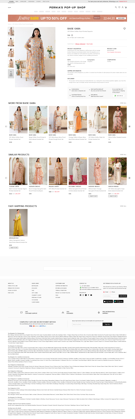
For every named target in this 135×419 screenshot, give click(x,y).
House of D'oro (120, 358)
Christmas (67, 405)
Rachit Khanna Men (13, 350)
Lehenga (22, 389)
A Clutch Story (48, 360)
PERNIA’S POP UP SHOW (13, 288)
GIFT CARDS (35, 292)
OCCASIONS (35, 299)
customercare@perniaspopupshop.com (91, 289)
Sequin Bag (103, 383)
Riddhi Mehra (23, 338)
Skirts (116, 366)
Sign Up (107, 324)
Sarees (26, 366)
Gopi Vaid (122, 339)
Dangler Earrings (81, 382)
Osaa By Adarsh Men (92, 334)
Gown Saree (48, 368)
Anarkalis (16, 366)
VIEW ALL (123, 103)
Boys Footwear (81, 394)
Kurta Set (47, 389)
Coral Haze (74, 360)
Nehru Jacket (17, 372)
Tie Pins (55, 372)
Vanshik (70, 347)
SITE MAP (58, 297)
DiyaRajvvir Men (48, 350)
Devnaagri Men (64, 349)
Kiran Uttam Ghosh (54, 336)
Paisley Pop (117, 360)
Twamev (117, 347)
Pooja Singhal (26, 334)
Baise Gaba (74, 28)
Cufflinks (63, 374)
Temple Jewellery (41, 382)
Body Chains (76, 380)
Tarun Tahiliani (84, 338)
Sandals (15, 383)
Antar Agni (39, 334)
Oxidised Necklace (119, 382)
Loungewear (48, 374)
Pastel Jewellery (32, 382)
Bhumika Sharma (49, 339)
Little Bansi (22, 399)
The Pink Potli (53, 358)
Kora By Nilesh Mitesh (13, 354)
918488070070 (123, 1)
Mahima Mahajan (64, 336)
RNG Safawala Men (29, 352)
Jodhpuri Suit (120, 372)
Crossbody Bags (69, 383)
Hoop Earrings (100, 382)
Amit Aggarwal (29, 339)
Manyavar (10, 336)
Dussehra (45, 405)
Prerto (25, 361)
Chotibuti (28, 399)
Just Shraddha (111, 358)
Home (9, 24)
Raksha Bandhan (32, 405)
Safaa (70, 341)
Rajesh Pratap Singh (14, 338)
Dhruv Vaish (24, 347)
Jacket (57, 394)
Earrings (16, 380)
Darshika (40, 349)
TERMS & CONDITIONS (61, 290)
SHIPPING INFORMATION (61, 285)
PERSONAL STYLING (36, 297)
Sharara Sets (57, 366)
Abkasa (25, 350)
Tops (63, 366)
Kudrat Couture (83, 350)
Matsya (35, 341)
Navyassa (52, 399)
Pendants (102, 380)
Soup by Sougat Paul (113, 339)
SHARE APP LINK (123, 295)
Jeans (107, 372)
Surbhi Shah (67, 339)
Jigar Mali (86, 341)
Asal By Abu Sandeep (57, 334)
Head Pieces (69, 380)
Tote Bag (90, 383)
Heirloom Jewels (95, 380)
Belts (19, 383)
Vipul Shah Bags (82, 360)
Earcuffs (63, 380)
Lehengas (10, 366)
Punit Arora (11, 352)
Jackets (120, 366)
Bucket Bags (78, 383)
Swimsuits (16, 368)
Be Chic (69, 360)
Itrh (82, 341)
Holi (13, 405)
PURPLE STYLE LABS (13, 285)
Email (106, 292)
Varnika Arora (38, 358)
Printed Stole (22, 385)
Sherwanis (42, 366)
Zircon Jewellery (23, 382)
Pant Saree (54, 368)
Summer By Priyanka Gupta (105, 334)
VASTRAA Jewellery (73, 358)
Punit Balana (113, 336)
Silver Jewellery (61, 382)
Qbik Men (102, 349)
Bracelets (25, 380)
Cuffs (20, 380)
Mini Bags (84, 383)
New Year (87, 405)
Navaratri (39, 405)
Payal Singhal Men (116, 350)
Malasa (51, 341)
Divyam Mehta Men (48, 347)
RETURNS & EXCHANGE (61, 288)
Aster (80, 358)
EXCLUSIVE (34, 288)
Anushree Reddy (47, 334)
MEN (17, 1)
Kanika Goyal (96, 339)
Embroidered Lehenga (30, 389)
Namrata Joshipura (39, 339)
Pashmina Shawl (118, 383)
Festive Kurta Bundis (88, 374)
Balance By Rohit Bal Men (97, 352)
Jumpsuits (10, 368)
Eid (26, 405)
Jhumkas (88, 382)
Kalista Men (66, 350)
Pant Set (112, 374)
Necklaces (10, 380)
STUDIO (38, 1)
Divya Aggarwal (75, 339)
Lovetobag (33, 360)
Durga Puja (61, 405)
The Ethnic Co (19, 349)
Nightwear (28, 368)
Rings (29, 380)
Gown (51, 366)
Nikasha (10, 339)
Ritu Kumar (39, 338)
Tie (14, 375)
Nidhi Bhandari (56, 360)
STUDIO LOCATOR (12, 290)
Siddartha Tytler (75, 338)
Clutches (33, 383)
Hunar (84, 358)
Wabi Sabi (101, 347)
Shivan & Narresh (18, 336)
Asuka (105, 347)
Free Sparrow (72, 399)
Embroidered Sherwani (49, 394)
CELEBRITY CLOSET (36, 295)
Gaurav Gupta (99, 338)
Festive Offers (69, 368)
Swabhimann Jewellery (101, 358)
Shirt (65, 394)
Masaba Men (103, 350)
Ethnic (67, 374)
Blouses (34, 368)
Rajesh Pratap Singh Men (60, 347)
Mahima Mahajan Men (93, 350)
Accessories (41, 374)
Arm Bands (83, 380)
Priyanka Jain (103, 339)
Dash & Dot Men (16, 347)
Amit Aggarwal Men (83, 349)
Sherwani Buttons (100, 372)
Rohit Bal (45, 338)
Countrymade (31, 347)
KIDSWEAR (31, 1)
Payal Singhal (91, 338)
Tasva (9, 347)
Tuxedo (10, 374)
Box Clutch (110, 383)
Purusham (26, 349)
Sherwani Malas (56, 374)
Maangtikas (52, 380)
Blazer (61, 394)
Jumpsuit (35, 374)
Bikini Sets (111, 366)
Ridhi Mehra (123, 334)
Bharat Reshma (33, 349)
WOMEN (11, 1)
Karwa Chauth (80, 405)
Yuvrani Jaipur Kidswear (62, 399)
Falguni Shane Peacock (73, 334)
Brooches (18, 375)
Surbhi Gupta (57, 341)
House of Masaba (12, 341)
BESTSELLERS (35, 285)
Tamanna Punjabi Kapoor (111, 341)
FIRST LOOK (46, 1)
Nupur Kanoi (82, 336)
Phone (113, 292)
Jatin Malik (108, 349)
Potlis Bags (27, 383)
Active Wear (118, 374)
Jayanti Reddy (40, 336)
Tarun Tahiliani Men (94, 349)
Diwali (9, 405)
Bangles (34, 380)
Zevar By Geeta (90, 358)
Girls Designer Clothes (13, 389)
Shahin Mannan (122, 341)
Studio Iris (101, 341)
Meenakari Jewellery (111, 380)
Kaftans (67, 366)
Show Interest (80, 44)
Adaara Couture (94, 341)
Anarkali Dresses (58, 389)
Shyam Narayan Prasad (86, 339)
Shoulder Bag (96, 383)
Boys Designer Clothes (13, 394)
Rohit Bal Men (93, 347)
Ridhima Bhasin (31, 338)
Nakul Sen (76, 336)
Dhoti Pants (88, 366)
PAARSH (109, 350)
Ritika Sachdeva (19, 361)
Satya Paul (33, 334)
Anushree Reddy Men (117, 349)
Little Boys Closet (44, 399)
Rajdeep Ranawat (122, 336)
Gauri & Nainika (32, 336)
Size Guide (90, 44)
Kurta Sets (21, 366)
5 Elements (63, 360)
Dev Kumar (46, 349)
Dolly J (65, 334)
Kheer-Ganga (11, 349)
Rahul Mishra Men (19, 352)
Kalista (46, 336)
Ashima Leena (122, 338)
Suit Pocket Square (63, 372)
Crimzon (30, 361)
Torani (40, 341)
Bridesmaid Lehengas (79, 366)
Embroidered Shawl (13, 385)
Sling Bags (61, 383)
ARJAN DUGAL (40, 350)
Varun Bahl (15, 339)
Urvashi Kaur (12, 343)
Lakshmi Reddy (35, 399)
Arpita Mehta (21, 341)
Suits (36, 372)
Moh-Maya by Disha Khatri (27, 358)
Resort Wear (105, 366)
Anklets (88, 380)
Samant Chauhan (58, 339)
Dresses (47, 366)
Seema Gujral (67, 338)
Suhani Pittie (11, 361)
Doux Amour (40, 360)
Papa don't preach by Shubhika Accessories (103, 360)
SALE (33, 290)
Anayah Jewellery (25, 360)
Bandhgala (21, 374)
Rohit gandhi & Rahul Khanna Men (81, 347)
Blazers (88, 372)
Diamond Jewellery (52, 382)
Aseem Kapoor (20, 343)
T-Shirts (83, 372)
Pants (39, 372)
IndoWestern (78, 374)
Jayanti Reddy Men (109, 352)
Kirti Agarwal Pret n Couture (117, 399)
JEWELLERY (23, 1)
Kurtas (32, 372)
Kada (125, 382)
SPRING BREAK (74, 352)
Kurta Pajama (112, 372)
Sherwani (27, 372)
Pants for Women (96, 366)
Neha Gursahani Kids (82, 399)
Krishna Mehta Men (54, 349)
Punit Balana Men (73, 349)
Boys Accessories (90, 394)
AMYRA (89, 360)
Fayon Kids (11, 399)
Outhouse (65, 358)
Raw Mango (11, 334)
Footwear (10, 375)
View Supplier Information (114, 52)
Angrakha (15, 374)
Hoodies (70, 372)
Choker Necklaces (109, 382)
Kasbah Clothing (74, 350)
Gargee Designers (57, 350)
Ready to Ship (61, 368)
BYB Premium (11, 400)
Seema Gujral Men (57, 352)
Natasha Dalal (18, 334)
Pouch (44, 383)
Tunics (71, 366)
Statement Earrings (71, 382)
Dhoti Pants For (72, 389)
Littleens (90, 399)
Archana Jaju (65, 341)
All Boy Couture (105, 399)
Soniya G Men (66, 352)
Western (72, 374)
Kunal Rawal (111, 347)
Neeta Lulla (22, 339)
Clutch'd (60, 358)
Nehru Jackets (33, 394)
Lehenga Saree (40, 368)
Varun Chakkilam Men (120, 352)
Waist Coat (49, 372)
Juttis (22, 383)
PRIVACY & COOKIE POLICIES (63, 292)
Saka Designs (96, 399)
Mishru (71, 336)
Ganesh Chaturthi (52, 405)
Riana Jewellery (16, 360)
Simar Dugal (45, 341)
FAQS (57, 295)
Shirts (22, 372)
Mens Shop (96, 374)
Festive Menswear (104, 374)
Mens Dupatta (28, 374)
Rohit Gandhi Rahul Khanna (111, 338)
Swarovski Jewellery (13, 382)
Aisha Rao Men (32, 350)
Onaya (25, 336)
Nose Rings (45, 380)
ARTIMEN (21, 350)
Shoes (10, 383)
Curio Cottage (11, 358)
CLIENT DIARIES (35, 302)
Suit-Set (93, 372)
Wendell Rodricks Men (84, 352)
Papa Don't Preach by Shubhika (94, 336)
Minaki (9, 360)
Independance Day (19, 405)
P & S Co (17, 399)
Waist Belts (49, 383)
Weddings (73, 405)
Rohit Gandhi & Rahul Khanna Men (43, 352)
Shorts (79, 372)
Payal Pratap (106, 336)
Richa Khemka (76, 341)
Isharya (18, 358)
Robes (74, 372)
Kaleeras (57, 380)
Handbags (39, 383)
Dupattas (22, 368)
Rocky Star (83, 334)
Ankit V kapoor (39, 347)
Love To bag (46, 358)
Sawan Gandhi (29, 341)
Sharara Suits (40, 389)
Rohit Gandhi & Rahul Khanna (55, 338)
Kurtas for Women (33, 366)
